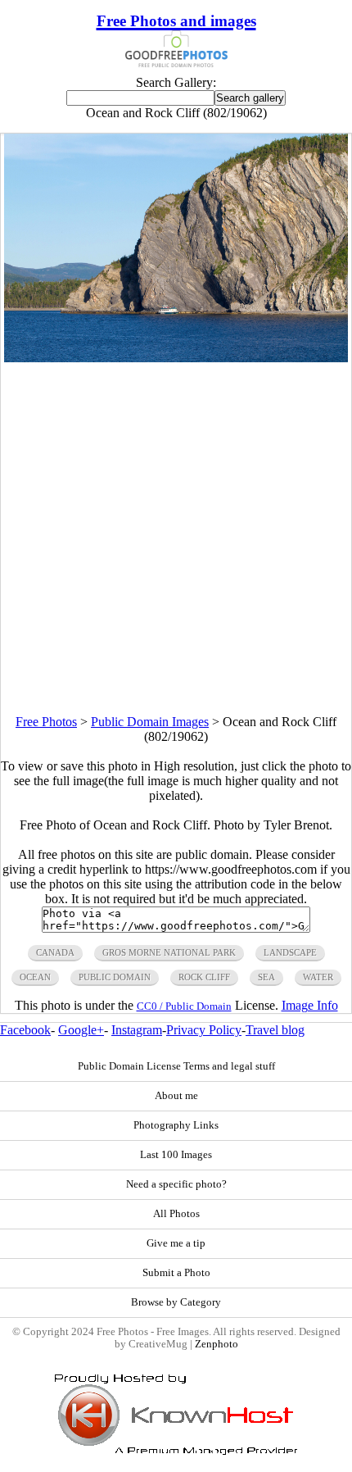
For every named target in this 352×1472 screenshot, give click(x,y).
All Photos (176, 1214)
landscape (290, 952)
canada (55, 952)
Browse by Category (176, 1302)
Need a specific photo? (176, 1184)
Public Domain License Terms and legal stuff (176, 1066)
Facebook (25, 1030)
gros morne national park (169, 952)
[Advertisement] (176, 538)
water (318, 977)
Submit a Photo (176, 1273)
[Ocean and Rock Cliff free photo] (175, 358)
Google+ (81, 1030)
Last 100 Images (176, 1155)
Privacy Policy (203, 1030)
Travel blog (275, 1030)
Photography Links (176, 1125)
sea (266, 977)
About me (176, 1096)
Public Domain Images (150, 722)
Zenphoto (216, 1344)
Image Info (310, 1005)
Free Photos (46, 722)
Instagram (136, 1030)
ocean (35, 977)
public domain (115, 977)
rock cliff (204, 977)
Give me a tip (176, 1243)
